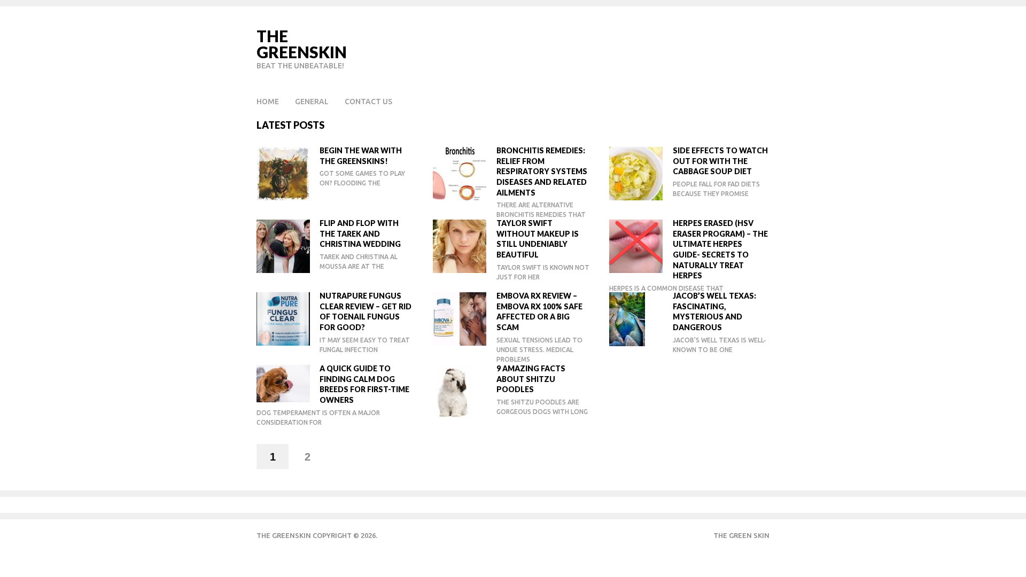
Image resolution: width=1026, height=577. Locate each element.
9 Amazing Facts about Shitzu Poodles (530, 379)
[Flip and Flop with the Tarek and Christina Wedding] (284, 245)
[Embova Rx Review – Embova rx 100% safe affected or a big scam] (460, 318)
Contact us (368, 101)
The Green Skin (741, 535)
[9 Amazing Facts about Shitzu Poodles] (460, 390)
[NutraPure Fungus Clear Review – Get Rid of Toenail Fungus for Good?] (284, 318)
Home (267, 101)
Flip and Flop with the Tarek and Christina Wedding (360, 233)
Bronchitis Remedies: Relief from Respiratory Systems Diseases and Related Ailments (541, 171)
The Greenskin (301, 44)
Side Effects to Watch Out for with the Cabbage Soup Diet (720, 161)
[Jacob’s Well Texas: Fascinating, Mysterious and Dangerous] (637, 318)
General (312, 101)
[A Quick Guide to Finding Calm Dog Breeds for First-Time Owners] (284, 382)
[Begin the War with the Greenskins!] (284, 172)
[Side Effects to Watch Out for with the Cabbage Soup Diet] (637, 172)
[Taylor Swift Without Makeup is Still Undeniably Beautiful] (460, 245)
